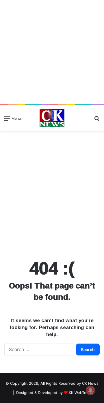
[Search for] (97, 120)
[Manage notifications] (90, 390)
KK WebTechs (81, 392)
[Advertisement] (52, 52)
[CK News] (52, 118)
